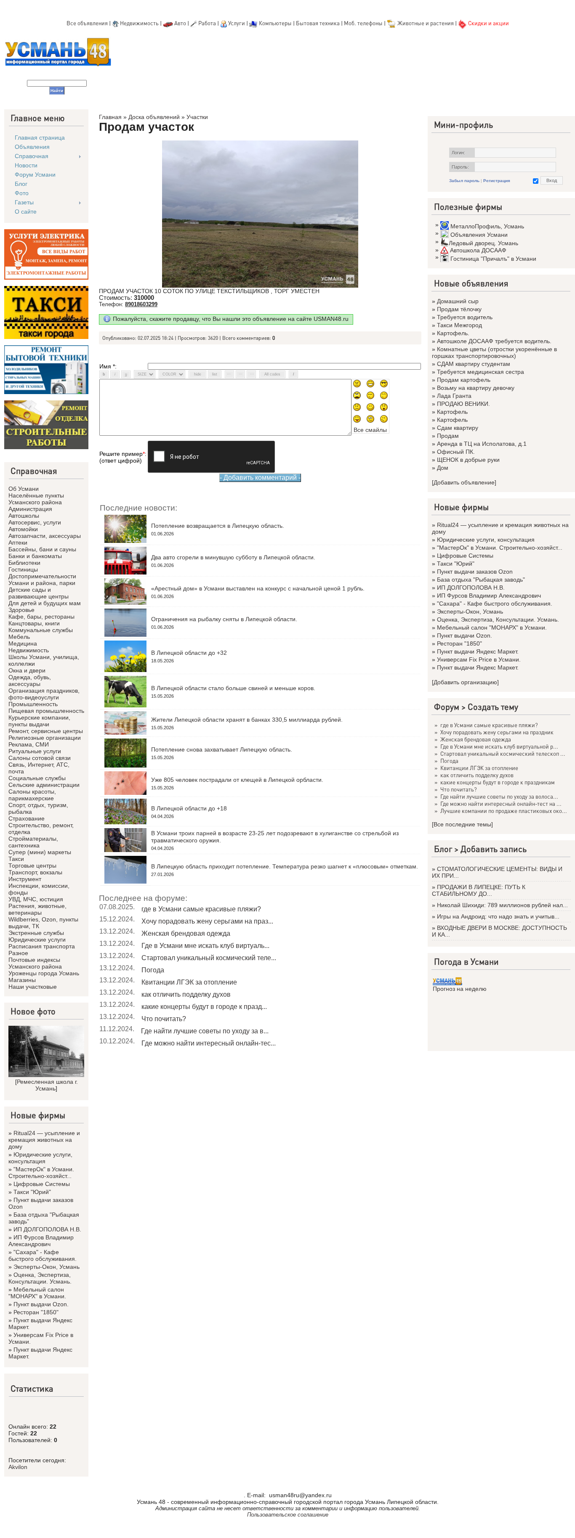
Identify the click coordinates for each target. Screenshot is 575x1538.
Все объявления (87, 22)
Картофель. (453, 333)
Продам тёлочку (459, 309)
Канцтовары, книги (34, 623)
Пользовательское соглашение (287, 1515)
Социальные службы (37, 778)
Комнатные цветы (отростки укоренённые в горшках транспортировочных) (494, 352)
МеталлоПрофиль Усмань (487, 226)
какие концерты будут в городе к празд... (204, 1006)
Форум (446, 706)
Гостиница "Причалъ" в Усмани (493, 258)
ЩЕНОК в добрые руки (468, 459)
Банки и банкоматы (35, 556)
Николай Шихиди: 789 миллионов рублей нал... (502, 905)
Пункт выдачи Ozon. (41, 1304)
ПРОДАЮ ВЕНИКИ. (463, 403)
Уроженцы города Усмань (43, 973)
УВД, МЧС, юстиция (35, 899)
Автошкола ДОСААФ (478, 250)
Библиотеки (24, 562)
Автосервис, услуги (34, 522)
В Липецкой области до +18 (189, 808)
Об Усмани (23, 488)
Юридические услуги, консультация (40, 1158)
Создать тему (493, 706)
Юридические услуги (37, 939)
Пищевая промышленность (46, 710)
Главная (110, 117)
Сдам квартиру (457, 427)
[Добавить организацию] (465, 682)
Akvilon (17, 1467)
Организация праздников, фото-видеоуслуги (44, 694)
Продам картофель (463, 379)
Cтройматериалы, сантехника (33, 842)
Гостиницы (23, 569)
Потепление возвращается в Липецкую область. (217, 525)
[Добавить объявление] (464, 482)
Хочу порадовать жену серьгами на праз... (207, 921)
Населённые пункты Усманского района (36, 499)
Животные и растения (425, 22)
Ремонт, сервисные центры (45, 731)
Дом (442, 467)
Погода (152, 970)
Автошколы (23, 515)
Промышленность (33, 704)
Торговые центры (32, 865)
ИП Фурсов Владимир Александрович (41, 1240)
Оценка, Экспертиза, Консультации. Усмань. (40, 1278)
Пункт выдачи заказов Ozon (475, 571)
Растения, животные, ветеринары (37, 909)
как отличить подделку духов (186, 994)
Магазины (22, 980)
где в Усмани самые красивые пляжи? (201, 909)
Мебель (19, 636)
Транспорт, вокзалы (35, 872)
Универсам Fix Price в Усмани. (479, 659)
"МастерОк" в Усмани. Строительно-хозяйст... (41, 1172)
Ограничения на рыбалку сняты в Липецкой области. (224, 619)
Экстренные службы (36, 932)
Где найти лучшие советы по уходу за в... (205, 1031)
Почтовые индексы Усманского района (35, 963)
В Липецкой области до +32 (189, 652)
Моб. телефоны (363, 22)
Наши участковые (32, 986)
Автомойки (23, 529)
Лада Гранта (454, 395)
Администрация (30, 509)
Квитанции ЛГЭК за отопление (189, 982)
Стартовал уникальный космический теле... (208, 957)
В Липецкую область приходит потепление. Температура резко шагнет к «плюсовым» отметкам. (284, 866)
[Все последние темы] (462, 824)
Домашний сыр (458, 301)
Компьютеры (275, 22)
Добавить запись (494, 848)
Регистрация (496, 180)
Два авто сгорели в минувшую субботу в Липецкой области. (233, 557)
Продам (448, 435)
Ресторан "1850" (36, 1312)
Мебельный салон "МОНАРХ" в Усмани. (37, 1293)
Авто (180, 22)
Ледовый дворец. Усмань (483, 243)
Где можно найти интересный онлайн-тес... (208, 1043)
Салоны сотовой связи (39, 757)
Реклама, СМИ (28, 744)
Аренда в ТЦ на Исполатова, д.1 (482, 443)
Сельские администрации (44, 784)
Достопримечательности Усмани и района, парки (42, 579)
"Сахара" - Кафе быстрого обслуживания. (42, 1255)
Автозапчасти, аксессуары (44, 535)
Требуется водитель (464, 317)
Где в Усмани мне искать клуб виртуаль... (205, 945)
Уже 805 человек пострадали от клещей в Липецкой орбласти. (237, 779)
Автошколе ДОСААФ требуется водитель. (494, 341)
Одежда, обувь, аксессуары (29, 680)
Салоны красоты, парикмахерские (32, 795)
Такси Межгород (459, 325)
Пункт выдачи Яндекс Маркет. (478, 651)
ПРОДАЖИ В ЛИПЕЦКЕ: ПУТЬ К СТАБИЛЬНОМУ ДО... (478, 890)
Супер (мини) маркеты (39, 852)
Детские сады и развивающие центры (38, 593)
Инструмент (24, 879)
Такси (16, 858)
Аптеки (17, 542)
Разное (18, 953)
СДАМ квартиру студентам (473, 363)
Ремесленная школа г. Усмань (47, 1085)
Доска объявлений (154, 117)
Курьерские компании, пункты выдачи (39, 721)
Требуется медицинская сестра (480, 371)
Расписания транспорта (41, 946)
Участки (197, 117)
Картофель (452, 411)
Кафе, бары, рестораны (41, 616)
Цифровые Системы (41, 1184)
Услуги (237, 22)
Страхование (26, 818)
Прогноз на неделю (460, 988)
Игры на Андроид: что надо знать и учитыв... (498, 916)
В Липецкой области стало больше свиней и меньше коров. (233, 688)
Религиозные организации (44, 737)
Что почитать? (163, 1018)
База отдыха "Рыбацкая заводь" (481, 579)
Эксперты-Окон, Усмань (46, 1266)
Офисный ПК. (456, 451)
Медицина (22, 643)
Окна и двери (26, 670)
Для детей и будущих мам (44, 603)
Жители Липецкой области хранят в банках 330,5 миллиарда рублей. (247, 719)
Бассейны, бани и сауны (42, 549)
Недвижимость (139, 22)
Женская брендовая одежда (185, 933)
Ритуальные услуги (34, 751)
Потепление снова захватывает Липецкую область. (221, 749)
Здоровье (21, 609)
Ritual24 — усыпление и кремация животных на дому (44, 1140)
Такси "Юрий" (32, 1192)
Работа (207, 22)
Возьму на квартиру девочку (475, 387)
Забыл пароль (464, 180)
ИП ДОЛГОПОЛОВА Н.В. (47, 1229)
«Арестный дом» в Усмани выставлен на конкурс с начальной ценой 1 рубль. (258, 588)
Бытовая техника (318, 22)
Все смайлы (370, 429)
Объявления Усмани (479, 234)
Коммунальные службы (40, 630)
